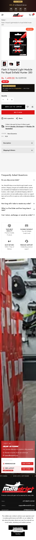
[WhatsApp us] (34, 272)
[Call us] (34, 268)
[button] (27, 107)
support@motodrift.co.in (11, 455)
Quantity (4, 96)
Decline (18, 534)
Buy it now (18, 112)
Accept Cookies (18, 527)
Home (3, 20)
